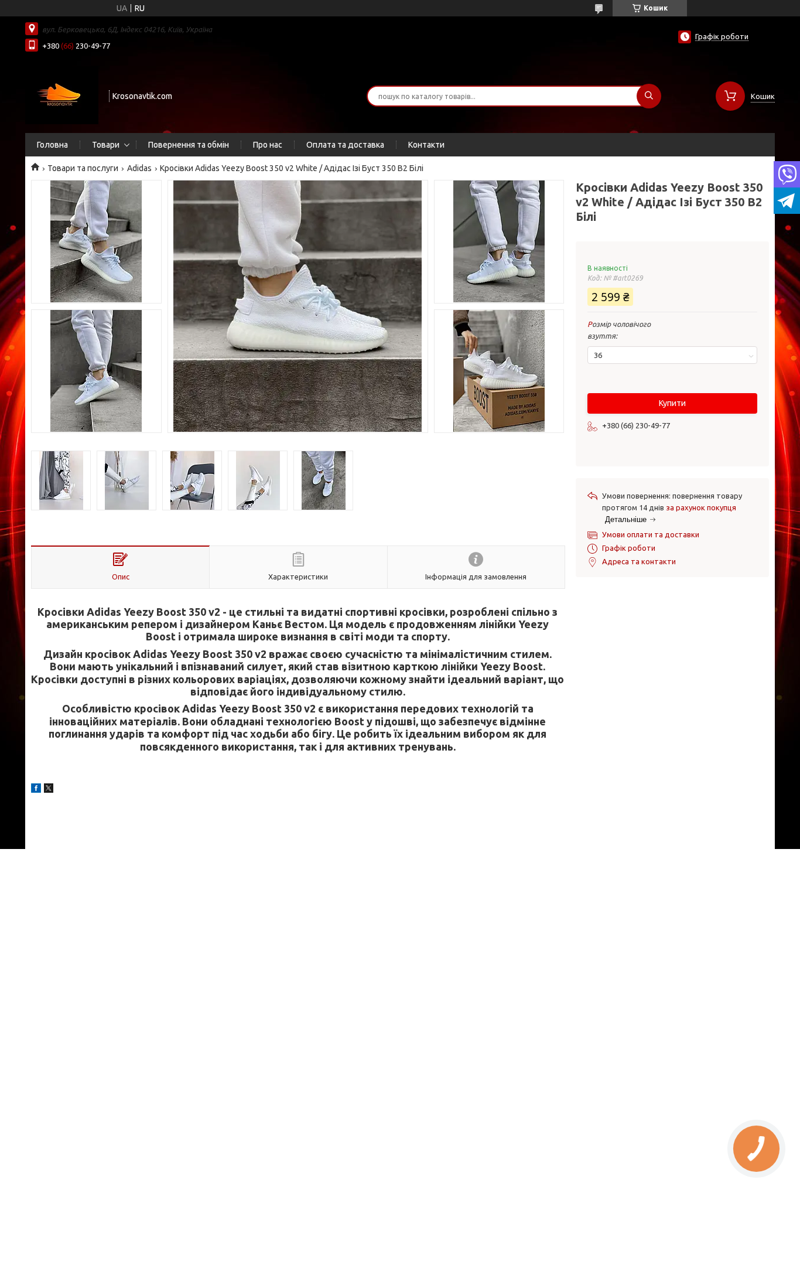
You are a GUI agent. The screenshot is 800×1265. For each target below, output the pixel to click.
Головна (52, 145)
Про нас (267, 145)
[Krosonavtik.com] (61, 95)
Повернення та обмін (188, 145)
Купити (672, 403)
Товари (105, 145)
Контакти (426, 145)
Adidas (139, 168)
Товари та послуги (82, 168)
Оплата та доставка (345, 145)
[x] (48, 790)
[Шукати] (649, 96)
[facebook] (36, 790)
